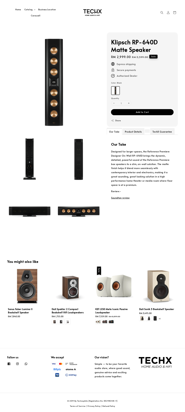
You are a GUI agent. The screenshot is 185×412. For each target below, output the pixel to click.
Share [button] (118, 120)
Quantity (115, 98)
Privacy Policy (94, 406)
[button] (162, 12)
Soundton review (120, 197)
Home (18, 9)
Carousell (35, 15)
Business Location (47, 9)
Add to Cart (142, 111)
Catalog (28, 9)
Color (116, 82)
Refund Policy (108, 406)
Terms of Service (78, 406)
